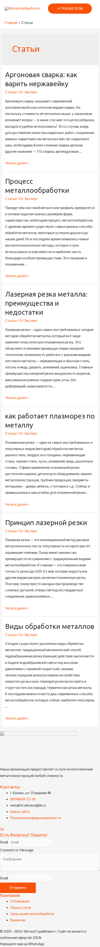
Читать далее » (17, 163)
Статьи (11, 92)
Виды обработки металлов (49, 626)
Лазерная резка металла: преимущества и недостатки (46, 303)
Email (4, 842)
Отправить (18, 888)
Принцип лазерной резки (46, 522)
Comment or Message (16, 850)
